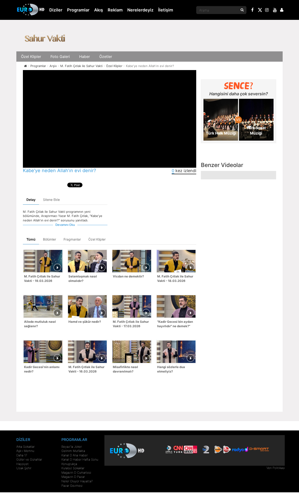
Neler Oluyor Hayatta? (77, 481)
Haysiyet (22, 464)
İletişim (165, 9)
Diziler (55, 9)
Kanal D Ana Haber (74, 455)
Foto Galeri (60, 56)
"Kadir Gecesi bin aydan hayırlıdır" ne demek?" (175, 324)
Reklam (115, 9)
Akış (98, 9)
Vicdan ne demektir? (128, 276)
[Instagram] (267, 10)
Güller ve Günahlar (29, 459)
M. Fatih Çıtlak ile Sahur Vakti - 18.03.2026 (175, 278)
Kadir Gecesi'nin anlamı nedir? (42, 369)
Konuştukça (69, 464)
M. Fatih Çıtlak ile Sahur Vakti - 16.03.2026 (86, 369)
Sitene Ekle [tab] (51, 200)
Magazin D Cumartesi (76, 472)
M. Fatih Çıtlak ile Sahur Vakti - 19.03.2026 (42, 278)
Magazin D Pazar (73, 477)
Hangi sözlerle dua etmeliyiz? (171, 369)
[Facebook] (252, 10)
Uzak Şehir (23, 468)
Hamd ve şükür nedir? (84, 321)
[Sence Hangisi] (238, 85)
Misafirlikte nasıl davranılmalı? (125, 369)
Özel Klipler (31, 56)
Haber (84, 56)
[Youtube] (275, 10)
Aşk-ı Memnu (25, 451)
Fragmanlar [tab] (72, 239)
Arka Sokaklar (25, 446)
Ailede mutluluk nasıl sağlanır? (40, 324)
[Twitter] (259, 11)
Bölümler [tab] (49, 239)
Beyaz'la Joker (71, 446)
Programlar (78, 9)
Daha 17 (21, 455)
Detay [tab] (31, 200)
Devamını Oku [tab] (65, 225)
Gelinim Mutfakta (73, 451)
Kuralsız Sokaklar (72, 468)
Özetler (105, 56)
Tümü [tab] (31, 239)
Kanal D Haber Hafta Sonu (79, 459)
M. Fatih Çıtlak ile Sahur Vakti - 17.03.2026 (131, 324)
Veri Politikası (276, 468)
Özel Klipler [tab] (97, 239)
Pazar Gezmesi (71, 485)
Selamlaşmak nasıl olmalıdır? (82, 278)
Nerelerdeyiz (140, 9)
